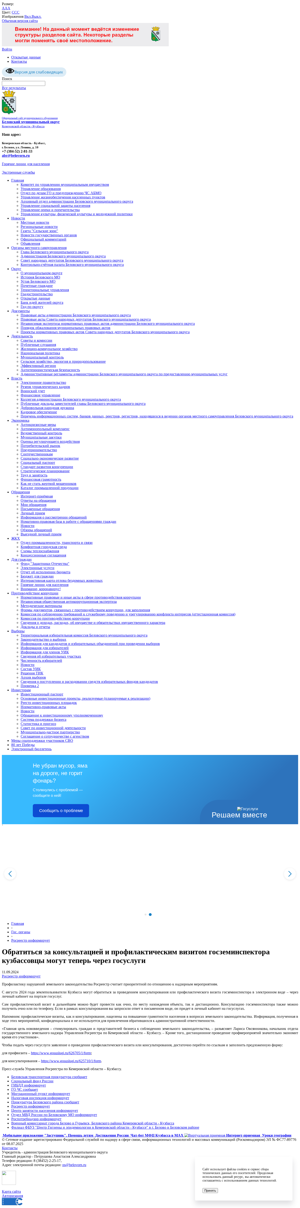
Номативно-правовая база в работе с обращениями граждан (68, 521)
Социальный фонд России (32, 1081)
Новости (18, 218)
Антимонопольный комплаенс (45, 429)
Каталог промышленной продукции (50, 488)
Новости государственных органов (49, 235)
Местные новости (35, 222)
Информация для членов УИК (45, 652)
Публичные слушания (38, 345)
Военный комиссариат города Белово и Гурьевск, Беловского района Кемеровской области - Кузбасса (92, 1123)
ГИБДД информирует (28, 1085)
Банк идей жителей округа (42, 302)
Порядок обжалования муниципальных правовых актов (65, 328)
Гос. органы (20, 932)
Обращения (20, 492)
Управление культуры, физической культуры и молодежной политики (77, 214)
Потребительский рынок (40, 446)
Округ (16, 269)
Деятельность (22, 336)
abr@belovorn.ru (16, 155)
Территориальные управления (45, 290)
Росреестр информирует (30, 940)
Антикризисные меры (38, 425)
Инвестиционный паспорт (42, 694)
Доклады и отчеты (35, 627)
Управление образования (41, 189)
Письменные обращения (40, 509)
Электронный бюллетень (31, 749)
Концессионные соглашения (43, 555)
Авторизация (12, 1196)
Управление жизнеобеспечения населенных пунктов (63, 197)
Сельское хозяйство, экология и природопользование (63, 361)
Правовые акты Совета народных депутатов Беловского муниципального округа (86, 319)
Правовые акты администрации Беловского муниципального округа (76, 315)
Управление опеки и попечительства (50, 210)
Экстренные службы (18, 172)
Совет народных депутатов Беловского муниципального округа (72, 260)
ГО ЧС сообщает (24, 1089)
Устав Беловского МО (38, 281)
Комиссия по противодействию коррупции (55, 618)
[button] (145, 914)
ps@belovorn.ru (74, 1165)
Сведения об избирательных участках (51, 656)
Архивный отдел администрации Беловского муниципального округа (77, 201)
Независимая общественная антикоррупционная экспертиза (69, 602)
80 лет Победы (23, 745)
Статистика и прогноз (38, 724)
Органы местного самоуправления (39, 248)
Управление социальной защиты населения (55, 206)
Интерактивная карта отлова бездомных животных (62, 580)
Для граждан (21, 559)
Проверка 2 (30, 686)
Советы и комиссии (36, 340)
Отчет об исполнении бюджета (45, 572)
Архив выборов (33, 677)
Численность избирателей (41, 661)
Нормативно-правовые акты (43, 707)
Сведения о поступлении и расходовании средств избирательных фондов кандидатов (89, 682)
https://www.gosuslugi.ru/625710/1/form (71, 1061)
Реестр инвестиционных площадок (49, 703)
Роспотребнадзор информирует (36, 1119)
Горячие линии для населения (26, 164)
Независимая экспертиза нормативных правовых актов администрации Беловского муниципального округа (108, 324)
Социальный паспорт (38, 463)
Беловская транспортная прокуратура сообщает (49, 1077)
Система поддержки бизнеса (43, 719)
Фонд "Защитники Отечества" (45, 564)
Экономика (20, 420)
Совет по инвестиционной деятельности (53, 728)
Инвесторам (21, 690)
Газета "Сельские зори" (39, 231)
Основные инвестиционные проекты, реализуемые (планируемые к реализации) (85, 698)
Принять (210, 1190)
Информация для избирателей (45, 648)
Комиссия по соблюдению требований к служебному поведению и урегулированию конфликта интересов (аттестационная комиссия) (128, 614)
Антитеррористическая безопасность (50, 370)
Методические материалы (41, 606)
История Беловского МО (40, 277)
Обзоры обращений (36, 530)
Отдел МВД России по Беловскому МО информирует (54, 1115)
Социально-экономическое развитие (50, 458)
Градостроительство (37, 294)
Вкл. (28, 16)
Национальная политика (40, 353)
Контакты (19, 61)
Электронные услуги (37, 568)
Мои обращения (33, 505)
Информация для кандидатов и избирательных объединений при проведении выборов (90, 644)
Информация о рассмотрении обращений (54, 517)
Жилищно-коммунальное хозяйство (49, 349)
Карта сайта (11, 1191)
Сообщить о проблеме (61, 810)
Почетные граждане (37, 286)
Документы (20, 311)
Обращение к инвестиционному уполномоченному (62, 715)
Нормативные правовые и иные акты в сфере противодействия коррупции (81, 597)
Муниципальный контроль (42, 357)
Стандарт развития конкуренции (47, 467)
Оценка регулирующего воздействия (50, 441)
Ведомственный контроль (41, 433)
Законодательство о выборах (43, 639)
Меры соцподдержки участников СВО (42, 741)
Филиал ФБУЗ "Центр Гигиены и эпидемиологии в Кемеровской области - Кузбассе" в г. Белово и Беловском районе (105, 1127)
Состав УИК (31, 669)
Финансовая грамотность (41, 479)
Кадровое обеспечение (39, 412)
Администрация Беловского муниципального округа (63, 256)
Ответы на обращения (38, 500)
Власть (16, 378)
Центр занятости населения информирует (44, 1111)
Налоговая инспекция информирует (40, 1098)
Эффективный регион (38, 366)
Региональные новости (39, 227)
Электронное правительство (43, 382)
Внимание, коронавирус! (41, 589)
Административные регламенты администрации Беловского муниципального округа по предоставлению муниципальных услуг (124, 374)
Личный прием (33, 513)
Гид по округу (32, 307)
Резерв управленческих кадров (45, 387)
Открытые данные (26, 57)
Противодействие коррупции (34, 593)
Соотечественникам (37, 454)
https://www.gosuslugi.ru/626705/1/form (61, 1053)
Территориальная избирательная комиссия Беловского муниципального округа (84, 635)
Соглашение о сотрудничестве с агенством (55, 736)
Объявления (30, 243)
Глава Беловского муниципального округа (55, 252)
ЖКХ (15, 538)
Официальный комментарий (43, 239)
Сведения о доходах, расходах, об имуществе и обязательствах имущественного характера (93, 623)
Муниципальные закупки (41, 437)
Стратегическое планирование (45, 471)
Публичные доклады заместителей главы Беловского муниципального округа (83, 404)
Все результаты (14, 88)
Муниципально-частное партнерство (50, 732)
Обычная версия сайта (20, 21)
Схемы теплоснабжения (40, 551)
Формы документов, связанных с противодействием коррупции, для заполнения (85, 610)
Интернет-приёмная (37, 496)
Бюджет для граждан (37, 576)
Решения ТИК (32, 673)
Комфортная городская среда (44, 547)
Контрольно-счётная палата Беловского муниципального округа (72, 265)
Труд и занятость (34, 475)
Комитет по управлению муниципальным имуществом (65, 185)
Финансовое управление (40, 395)
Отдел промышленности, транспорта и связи (57, 543)
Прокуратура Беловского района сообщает (45, 1102)
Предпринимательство (39, 450)
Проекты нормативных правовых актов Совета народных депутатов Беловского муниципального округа (105, 332)
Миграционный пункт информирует (40, 1094)
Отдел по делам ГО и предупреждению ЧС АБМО (61, 193)
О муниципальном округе (41, 273)
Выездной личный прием (41, 534)
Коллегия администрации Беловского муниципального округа (71, 399)
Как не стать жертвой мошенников (48, 484)
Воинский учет (33, 391)
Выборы (18, 631)
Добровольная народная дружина (47, 408)
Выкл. (36, 16)
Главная (17, 180)
